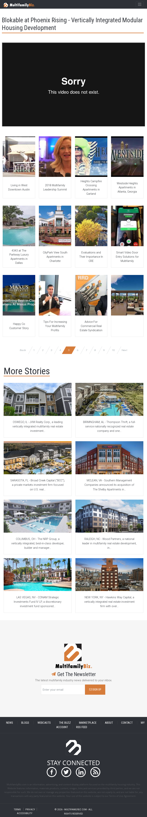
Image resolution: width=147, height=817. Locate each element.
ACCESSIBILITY (24, 813)
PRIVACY (30, 809)
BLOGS (25, 722)
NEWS (9, 722)
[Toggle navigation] (139, 4)
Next (124, 350)
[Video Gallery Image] (19, 156)
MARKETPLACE (87, 722)
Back (23, 350)
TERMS (17, 809)
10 (113, 350)
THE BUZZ (65, 722)
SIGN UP (96, 689)
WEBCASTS (44, 722)
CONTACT (127, 722)
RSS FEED (81, 727)
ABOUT (109, 722)
